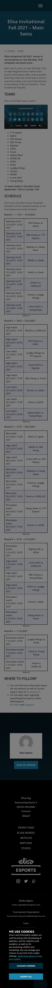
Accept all (26, 976)
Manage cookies (26, 966)
